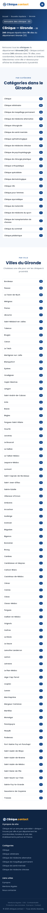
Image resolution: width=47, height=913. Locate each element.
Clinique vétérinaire (10, 854)
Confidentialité (32, 902)
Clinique (18, 4)
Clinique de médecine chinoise (15, 869)
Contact (38, 905)
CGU (24, 902)
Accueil (5, 16)
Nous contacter (9, 890)
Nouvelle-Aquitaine (18, 16)
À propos (6, 882)
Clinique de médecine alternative (16, 858)
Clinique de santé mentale (13, 865)
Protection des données (15, 905)
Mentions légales (9, 886)
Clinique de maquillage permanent (17, 862)
